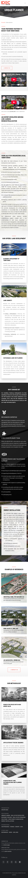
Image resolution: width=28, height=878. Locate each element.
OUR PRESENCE (5, 826)
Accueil (3, 22)
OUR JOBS (15, 832)
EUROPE (17, 826)
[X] (3, 862)
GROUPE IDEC (4, 809)
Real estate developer (17, 815)
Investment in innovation (15, 819)
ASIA (21, 826)
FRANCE (12, 826)
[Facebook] (7, 862)
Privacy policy (15, 873)
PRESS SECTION (5, 847)
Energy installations (7, 821)
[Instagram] (11, 862)
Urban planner (5, 815)
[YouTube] (20, 862)
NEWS (10, 832)
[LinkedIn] (15, 862)
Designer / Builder (6, 817)
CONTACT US (4, 841)
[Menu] (25, 3)
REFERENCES (4, 832)
